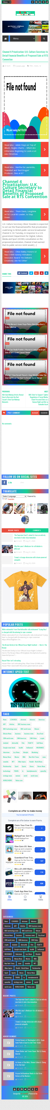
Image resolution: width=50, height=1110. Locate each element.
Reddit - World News (35, 762)
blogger (35, 413)
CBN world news (8, 738)
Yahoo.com (19, 780)
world (25, 776)
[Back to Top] (36, 1089)
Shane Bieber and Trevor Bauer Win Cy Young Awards (30, 1052)
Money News (7, 757)
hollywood (29, 747)
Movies (17, 757)
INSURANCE (40, 747)
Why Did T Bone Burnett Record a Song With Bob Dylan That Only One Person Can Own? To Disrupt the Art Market (26, 376)
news (36, 66)
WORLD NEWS (7, 780)
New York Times (34, 757)
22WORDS (13, 719)
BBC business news (24, 724)
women (18, 776)
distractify (15, 743)
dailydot (5, 743)
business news (28, 733)
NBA (24, 757)
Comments (37, 530)
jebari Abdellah (43, 1093)
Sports (24, 766)
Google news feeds (9, 747)
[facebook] (32, 2)
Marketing (35, 752)
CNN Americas (21, 738)
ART (4, 724)
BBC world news (26, 729)
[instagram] (36, 2)
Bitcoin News (7, 733)
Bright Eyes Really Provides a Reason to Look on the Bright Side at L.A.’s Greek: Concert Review (25, 351)
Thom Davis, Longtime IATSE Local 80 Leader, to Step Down (20, 214)
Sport (16, 766)
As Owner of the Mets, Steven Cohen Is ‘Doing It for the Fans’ (30, 1063)
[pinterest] (39, 2)
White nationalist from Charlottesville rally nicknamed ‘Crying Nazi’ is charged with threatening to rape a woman (24, 630)
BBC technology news (10, 729)
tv (40, 66)
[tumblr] (43, 2)
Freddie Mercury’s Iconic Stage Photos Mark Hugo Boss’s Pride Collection (25, 325)
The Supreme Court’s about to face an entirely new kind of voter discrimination (29, 536)
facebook (44, 413)
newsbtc (5, 762)
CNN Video (33, 738)
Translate (11, 499)
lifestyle (25, 752)
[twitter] (47, 2)
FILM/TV (30, 743)
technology (6, 771)
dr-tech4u (24, 1093)
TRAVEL (16, 771)
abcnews (23, 719)
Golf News (40, 743)
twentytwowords (32, 771)
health (21, 747)
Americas (42, 719)
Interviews (6, 752)
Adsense (32, 719)
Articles (11, 724)
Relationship (7, 766)
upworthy (43, 771)
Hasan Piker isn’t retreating (11, 660)
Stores (32, 766)
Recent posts (13, 530)
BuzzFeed (40, 733)
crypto (42, 738)
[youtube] (14, 1089)
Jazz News (16, 752)
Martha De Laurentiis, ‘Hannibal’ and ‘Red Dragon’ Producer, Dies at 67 (19, 170)
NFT (13, 762)
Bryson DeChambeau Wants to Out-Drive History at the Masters (28, 1074)
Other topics (22, 762)
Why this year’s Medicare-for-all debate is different (28, 547)
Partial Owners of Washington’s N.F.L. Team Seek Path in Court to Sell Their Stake (29, 1041)
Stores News (41, 766)
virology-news (7, 776)
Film (31, 66)
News (5, 719)
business (18, 733)
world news (34, 776)
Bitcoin (37, 729)
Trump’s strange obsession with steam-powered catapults (30, 558)
